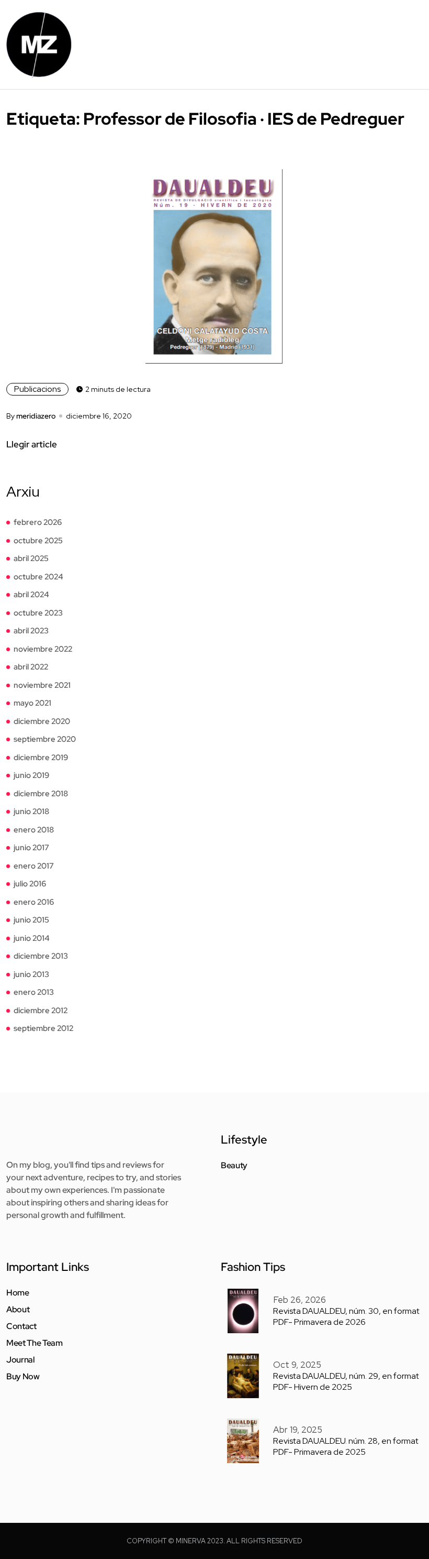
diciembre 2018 (41, 793)
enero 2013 (34, 992)
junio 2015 (31, 920)
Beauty (234, 1165)
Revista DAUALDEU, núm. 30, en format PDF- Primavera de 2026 (346, 1316)
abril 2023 (31, 630)
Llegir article (31, 444)
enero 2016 (34, 902)
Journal (20, 1360)
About (17, 1309)
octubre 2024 (38, 577)
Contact (21, 1326)
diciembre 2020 (42, 721)
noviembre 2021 (42, 685)
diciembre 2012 (40, 1010)
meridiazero (35, 416)
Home (17, 1293)
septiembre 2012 (43, 1028)
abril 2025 (31, 558)
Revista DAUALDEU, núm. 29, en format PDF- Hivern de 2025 (346, 1381)
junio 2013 (31, 974)
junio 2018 (31, 811)
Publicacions (37, 388)
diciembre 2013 (41, 956)
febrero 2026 (38, 522)
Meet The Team (34, 1343)
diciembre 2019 (41, 757)
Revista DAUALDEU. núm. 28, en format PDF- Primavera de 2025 (346, 1446)
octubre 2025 (38, 540)
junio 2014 (32, 938)
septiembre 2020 (45, 739)
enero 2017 (34, 866)
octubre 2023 (38, 613)
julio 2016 (30, 884)
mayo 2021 (32, 703)
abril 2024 (31, 594)
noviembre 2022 (43, 649)
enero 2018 (34, 830)
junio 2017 (31, 847)
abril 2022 (31, 667)
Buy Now (23, 1377)
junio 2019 (31, 775)
